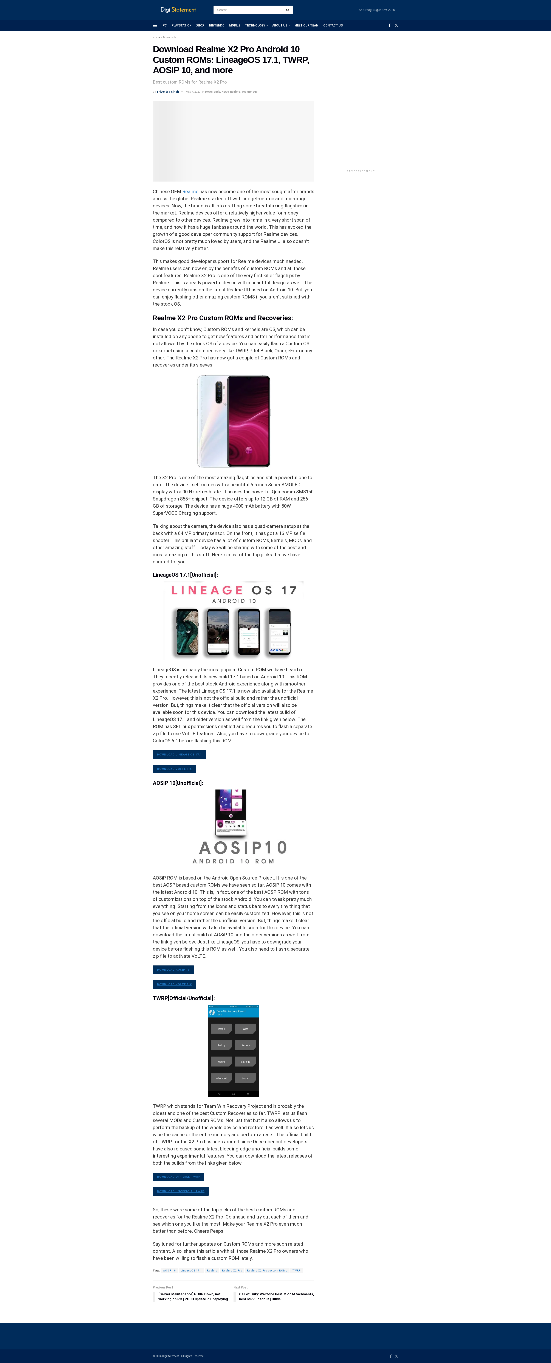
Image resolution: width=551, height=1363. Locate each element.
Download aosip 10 (173, 969)
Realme (235, 91)
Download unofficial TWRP (180, 1191)
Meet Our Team (306, 25)
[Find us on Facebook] (389, 25)
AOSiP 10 (169, 1270)
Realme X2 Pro (232, 1270)
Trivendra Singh (167, 91)
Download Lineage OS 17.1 (179, 754)
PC (165, 25)
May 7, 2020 (193, 91)
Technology (255, 25)
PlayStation (182, 25)
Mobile (234, 25)
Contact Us (333, 25)
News (225, 91)
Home (156, 37)
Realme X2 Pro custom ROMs (267, 1270)
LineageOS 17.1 (191, 1270)
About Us (279, 25)
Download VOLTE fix (174, 769)
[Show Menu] (155, 25)
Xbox (200, 25)
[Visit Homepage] (179, 10)
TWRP (296, 1270)
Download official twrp (178, 1176)
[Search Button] (288, 10)
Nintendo (216, 25)
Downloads (169, 37)
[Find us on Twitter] (396, 25)
